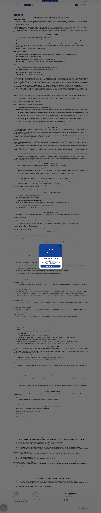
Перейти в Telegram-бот (50, 266)
